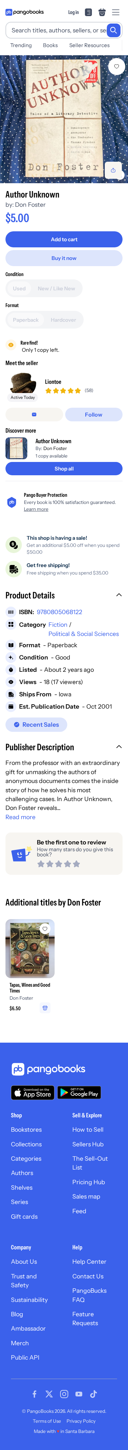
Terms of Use (47, 1421)
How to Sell (87, 1129)
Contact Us (87, 1276)
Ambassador (28, 1328)
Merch (20, 1343)
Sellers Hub (88, 1144)
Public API (25, 1357)
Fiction (58, 624)
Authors (22, 1172)
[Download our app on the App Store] (33, 1092)
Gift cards (24, 1216)
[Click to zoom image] (64, 119)
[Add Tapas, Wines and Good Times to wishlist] (45, 928)
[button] (64, 596)
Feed (79, 1211)
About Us (24, 1261)
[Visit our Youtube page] (79, 1394)
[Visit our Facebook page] (34, 1394)
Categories (26, 1158)
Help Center (89, 1261)
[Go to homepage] (24, 12)
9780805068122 (59, 611)
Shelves (21, 1187)
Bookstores (26, 1129)
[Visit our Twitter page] (49, 1394)
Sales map (86, 1196)
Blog (17, 1314)
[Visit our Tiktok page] (93, 1394)
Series (19, 1201)
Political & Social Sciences (83, 633)
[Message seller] (34, 414)
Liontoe (53, 381)
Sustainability (29, 1299)
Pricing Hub (88, 1182)
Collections (26, 1144)
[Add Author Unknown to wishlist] (116, 66)
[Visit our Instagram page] (64, 1394)
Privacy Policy (81, 1421)
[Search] (113, 30)
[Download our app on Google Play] (79, 1092)
